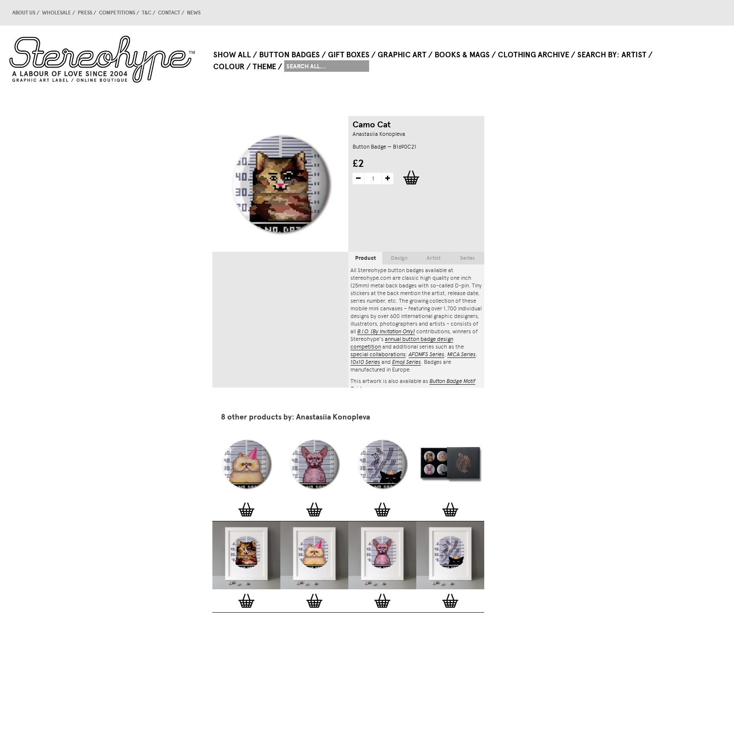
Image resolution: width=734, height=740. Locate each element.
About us (23, 13)
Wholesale (56, 13)
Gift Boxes (349, 54)
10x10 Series (365, 362)
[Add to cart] (246, 509)
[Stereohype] (102, 59)
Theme (264, 66)
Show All (232, 54)
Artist (633, 54)
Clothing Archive (533, 54)
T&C (146, 13)
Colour (229, 66)
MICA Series (461, 354)
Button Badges (289, 54)
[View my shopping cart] (660, 12)
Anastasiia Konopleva (379, 134)
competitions (117, 13)
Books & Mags (462, 54)
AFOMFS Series (426, 354)
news (193, 13)
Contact (169, 13)
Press (85, 13)
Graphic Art (402, 54)
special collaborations (378, 354)
